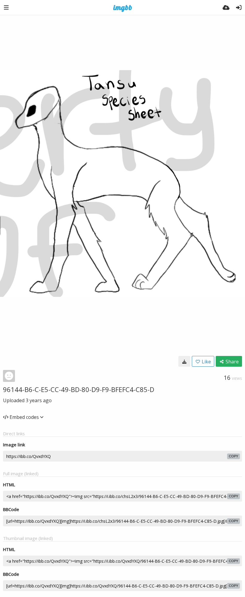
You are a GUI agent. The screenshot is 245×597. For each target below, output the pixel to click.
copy (233, 456)
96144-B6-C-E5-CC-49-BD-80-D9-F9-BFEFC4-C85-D (78, 389)
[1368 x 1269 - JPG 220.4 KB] (184, 361)
